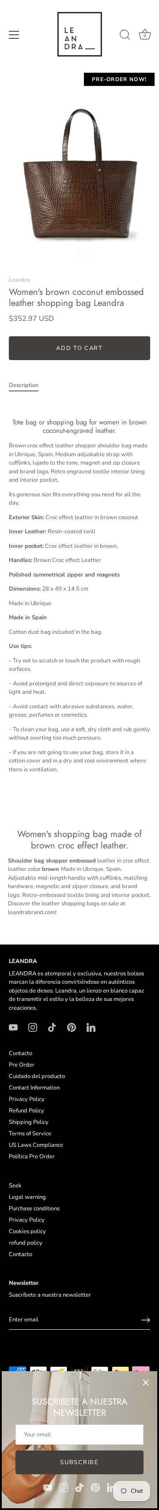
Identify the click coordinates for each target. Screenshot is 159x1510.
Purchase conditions (34, 1208)
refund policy (25, 1243)
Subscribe (79, 1462)
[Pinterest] (95, 1487)
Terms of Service (30, 1134)
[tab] (28, 385)
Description (23, 385)
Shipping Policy (29, 1122)
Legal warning (27, 1197)
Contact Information (34, 1088)
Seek (15, 1186)
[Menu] (14, 35)
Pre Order (21, 1065)
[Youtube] (47, 1487)
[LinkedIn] (111, 1487)
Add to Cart (79, 348)
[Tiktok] (79, 1487)
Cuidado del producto (37, 1076)
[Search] (125, 36)
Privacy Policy (27, 1099)
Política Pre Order (32, 1156)
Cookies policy (27, 1231)
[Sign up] (145, 1320)
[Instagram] (63, 1487)
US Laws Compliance (36, 1145)
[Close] (145, 1382)
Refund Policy (26, 1111)
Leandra (19, 280)
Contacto (20, 1053)
